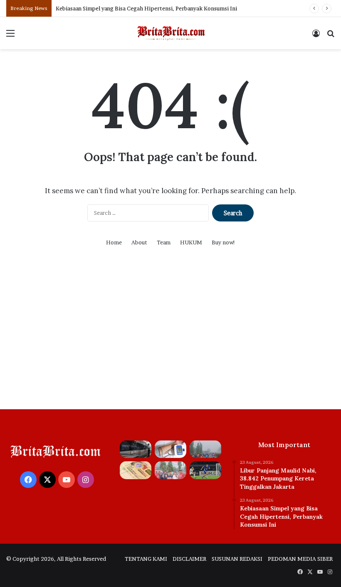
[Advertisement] (170, 338)
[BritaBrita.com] (170, 33)
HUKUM (191, 242)
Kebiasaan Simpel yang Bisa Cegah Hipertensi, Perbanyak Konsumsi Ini (146, 8)
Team (163, 242)
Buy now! (223, 242)
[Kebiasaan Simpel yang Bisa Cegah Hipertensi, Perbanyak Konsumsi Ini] (170, 449)
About (139, 242)
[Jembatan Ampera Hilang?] (205, 449)
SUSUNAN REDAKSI (237, 558)
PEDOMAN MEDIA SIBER (300, 558)
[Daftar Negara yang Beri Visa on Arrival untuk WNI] (135, 470)
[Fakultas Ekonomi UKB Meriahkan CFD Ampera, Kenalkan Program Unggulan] (170, 470)
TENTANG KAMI (146, 558)
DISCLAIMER (189, 558)
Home (114, 242)
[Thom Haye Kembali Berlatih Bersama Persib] (205, 470)
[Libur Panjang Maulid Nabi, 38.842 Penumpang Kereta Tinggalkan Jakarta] (135, 449)
